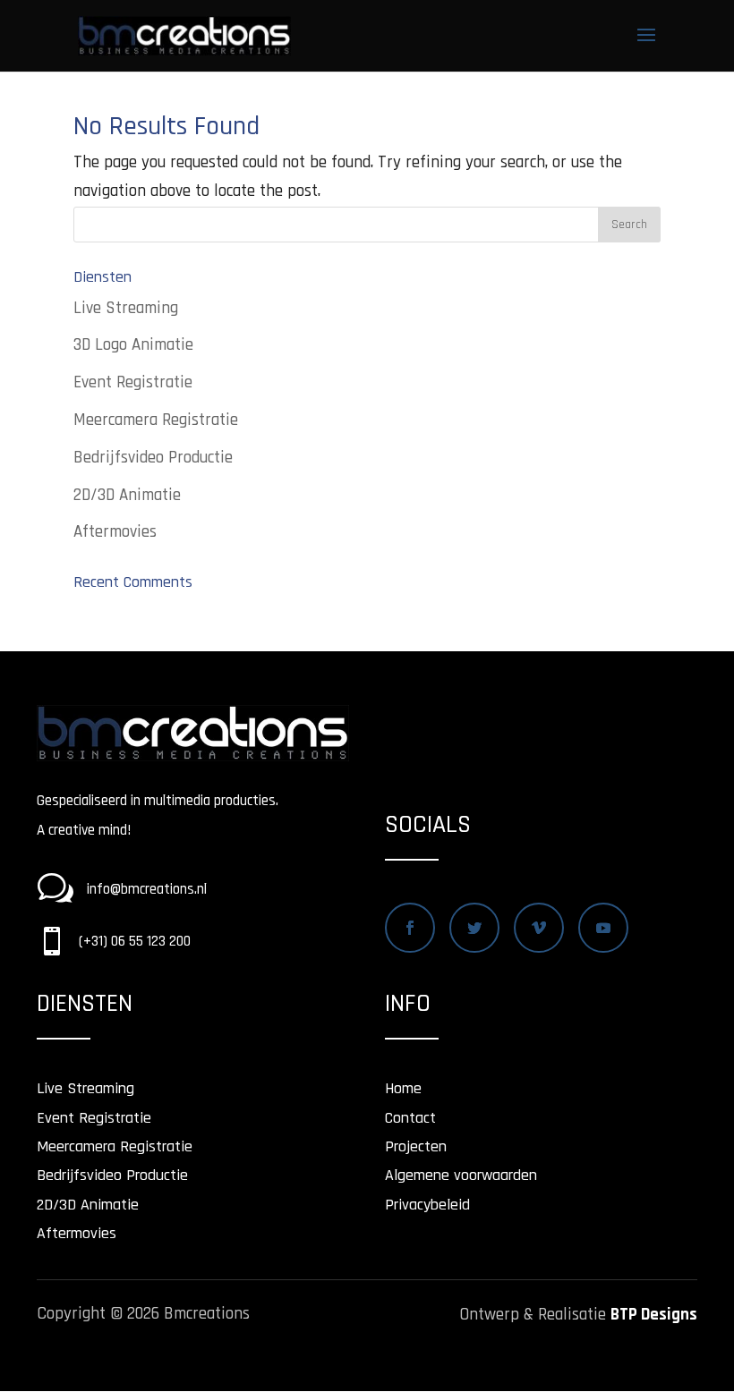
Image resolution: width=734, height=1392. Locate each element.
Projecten (416, 1146)
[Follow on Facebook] (410, 928)
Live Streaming (125, 308)
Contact (410, 1118)
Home (403, 1088)
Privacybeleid (427, 1204)
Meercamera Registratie (155, 420)
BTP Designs (653, 1314)
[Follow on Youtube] (603, 928)
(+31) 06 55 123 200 (135, 941)
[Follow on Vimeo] (539, 928)
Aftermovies (115, 532)
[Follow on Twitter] (474, 928)
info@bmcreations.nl (147, 889)
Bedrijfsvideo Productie (153, 457)
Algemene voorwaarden (461, 1175)
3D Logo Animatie (133, 345)
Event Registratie (132, 382)
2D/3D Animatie (127, 495)
